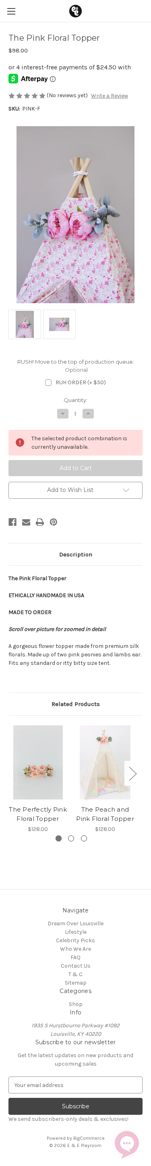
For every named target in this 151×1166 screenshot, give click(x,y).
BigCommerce (89, 1138)
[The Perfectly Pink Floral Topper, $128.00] (38, 762)
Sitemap (76, 982)
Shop (76, 1004)
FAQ (75, 957)
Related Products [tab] (76, 704)
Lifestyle (76, 932)
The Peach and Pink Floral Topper (105, 814)
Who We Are (75, 948)
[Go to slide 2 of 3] (71, 838)
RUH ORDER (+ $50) (81, 382)
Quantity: (75, 400)
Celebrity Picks (75, 940)
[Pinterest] (54, 522)
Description (75, 554)
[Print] (40, 522)
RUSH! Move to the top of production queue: (75, 365)
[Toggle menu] (11, 11)
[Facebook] (12, 522)
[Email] (26, 522)
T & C (75, 974)
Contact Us (76, 965)
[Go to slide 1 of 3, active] (59, 838)
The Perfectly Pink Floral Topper (38, 814)
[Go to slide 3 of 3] (84, 838)
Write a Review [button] (109, 95)
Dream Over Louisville (75, 923)
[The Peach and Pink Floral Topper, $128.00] (105, 762)
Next (132, 773)
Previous (10, 773)
